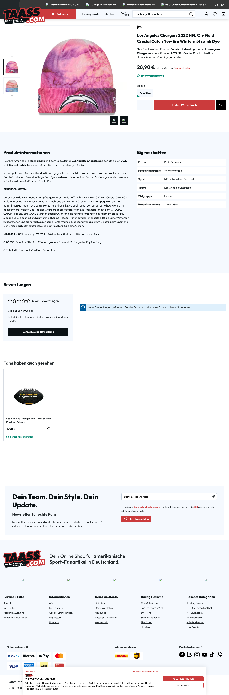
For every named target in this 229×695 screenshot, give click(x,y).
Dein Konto (101, 603)
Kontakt (7, 603)
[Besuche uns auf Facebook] (182, 654)
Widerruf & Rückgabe (15, 617)
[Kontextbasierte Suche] (124, 14)
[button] (30, 672)
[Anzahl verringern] (140, 105)
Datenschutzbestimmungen (145, 672)
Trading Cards (90, 14)
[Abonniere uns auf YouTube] (204, 654)
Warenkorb (101, 622)
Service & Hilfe (13, 597)
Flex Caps (146, 622)
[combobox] (159, 14)
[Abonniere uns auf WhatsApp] (219, 654)
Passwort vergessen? (106, 617)
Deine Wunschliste (105, 608)
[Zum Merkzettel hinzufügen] (221, 105)
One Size (145, 93)
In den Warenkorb (184, 105)
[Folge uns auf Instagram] (197, 654)
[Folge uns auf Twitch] (189, 654)
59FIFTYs (146, 612)
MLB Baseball (194, 617)
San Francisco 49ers (152, 608)
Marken (109, 14)
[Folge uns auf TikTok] (212, 654)
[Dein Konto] (206, 13)
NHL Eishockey (195, 612)
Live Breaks (193, 627)
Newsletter (9, 608)
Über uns (54, 622)
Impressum (55, 617)
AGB (195, 507)
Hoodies (145, 627)
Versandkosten (182, 68)
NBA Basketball (195, 622)
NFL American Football (199, 608)
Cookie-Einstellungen (61, 612)
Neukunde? (101, 612)
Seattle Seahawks (150, 617)
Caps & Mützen (149, 603)
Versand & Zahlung (13, 612)
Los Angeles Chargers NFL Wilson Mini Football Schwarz (28, 420)
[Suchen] (191, 14)
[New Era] (139, 27)
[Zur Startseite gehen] (24, 15)
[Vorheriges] (114, 120)
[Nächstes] (124, 120)
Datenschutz (56, 608)
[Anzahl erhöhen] (149, 105)
